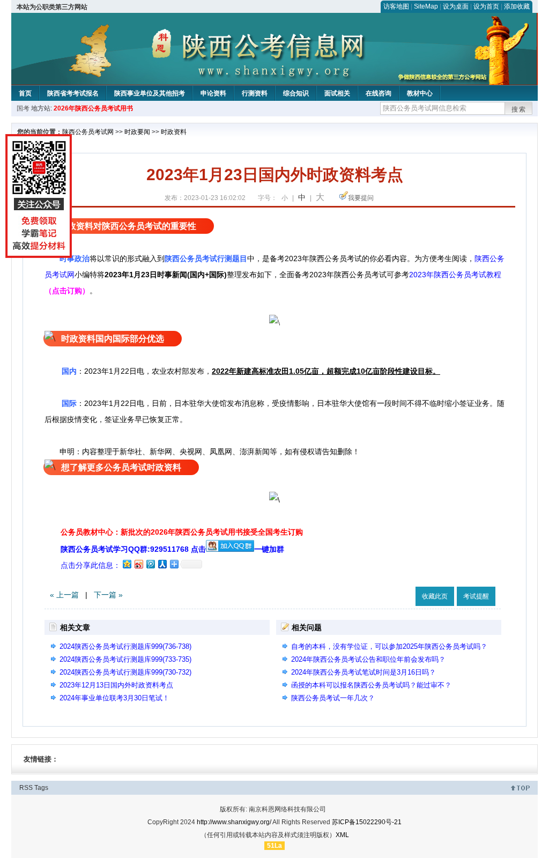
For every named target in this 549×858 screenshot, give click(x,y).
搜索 (518, 109)
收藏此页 (435, 596)
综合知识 (296, 93)
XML (342, 835)
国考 (23, 108)
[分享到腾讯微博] (150, 564)
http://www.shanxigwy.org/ (234, 822)
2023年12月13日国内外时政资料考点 (116, 685)
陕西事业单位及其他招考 (149, 93)
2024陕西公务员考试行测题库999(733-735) (125, 659)
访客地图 (396, 6)
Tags (41, 788)
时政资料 (174, 132)
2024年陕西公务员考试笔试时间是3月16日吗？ (363, 672)
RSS (26, 788)
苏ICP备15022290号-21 (367, 822)
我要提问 (361, 198)
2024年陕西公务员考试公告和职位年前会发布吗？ (368, 659)
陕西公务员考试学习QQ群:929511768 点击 (133, 549)
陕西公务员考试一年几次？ (333, 698)
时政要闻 (137, 132)
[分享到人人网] (162, 564)
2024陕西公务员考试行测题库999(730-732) (125, 672)
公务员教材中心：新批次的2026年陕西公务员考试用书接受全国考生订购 (182, 532)
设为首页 (486, 6)
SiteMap (426, 6)
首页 (25, 93)
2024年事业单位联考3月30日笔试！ (114, 698)
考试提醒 (476, 596)
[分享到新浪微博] (138, 564)
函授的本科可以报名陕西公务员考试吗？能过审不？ (371, 685)
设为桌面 (456, 6)
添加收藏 (517, 6)
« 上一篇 (64, 594)
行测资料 (255, 93)
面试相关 (337, 93)
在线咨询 (378, 93)
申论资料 (213, 93)
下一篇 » (108, 594)
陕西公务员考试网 (88, 132)
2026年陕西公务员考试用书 (93, 108)
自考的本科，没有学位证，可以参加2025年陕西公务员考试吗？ (389, 646)
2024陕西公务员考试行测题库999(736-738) (125, 646)
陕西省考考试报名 (73, 93)
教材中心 (420, 93)
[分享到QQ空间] (126, 564)
